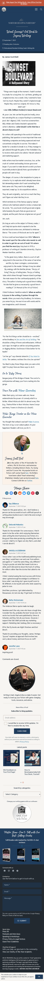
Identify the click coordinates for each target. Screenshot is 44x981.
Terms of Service (14, 915)
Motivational (8, 48)
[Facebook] (4, 871)
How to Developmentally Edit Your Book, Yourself (32, 772)
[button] (36, 9)
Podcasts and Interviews (11, 934)
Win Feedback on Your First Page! (9, 771)
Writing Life (30, 48)
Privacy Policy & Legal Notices (13, 939)
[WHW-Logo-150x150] (4, 9)
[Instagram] (9, 871)
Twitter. (30, 481)
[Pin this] (32, 493)
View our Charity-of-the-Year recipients (17, 952)
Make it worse (33, 422)
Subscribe (22, 731)
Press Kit (5, 931)
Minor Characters (27, 390)
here (27, 473)
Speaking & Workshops (10, 936)
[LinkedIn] (13, 871)
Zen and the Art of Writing (26, 339)
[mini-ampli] (22, 855)
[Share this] (11, 493)
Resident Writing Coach (19, 48)
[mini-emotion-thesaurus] (37, 855)
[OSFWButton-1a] (22, 813)
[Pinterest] (17, 871)
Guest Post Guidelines (10, 942)
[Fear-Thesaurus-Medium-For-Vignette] (7, 855)
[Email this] (7, 493)
